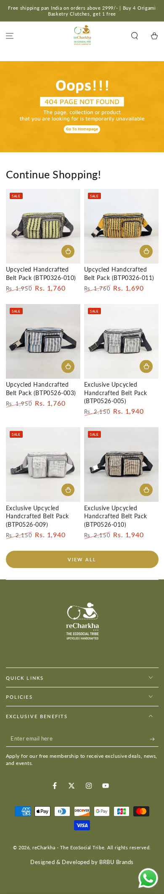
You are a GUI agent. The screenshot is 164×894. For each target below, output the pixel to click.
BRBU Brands (116, 862)
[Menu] (10, 36)
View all (82, 559)
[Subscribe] (154, 739)
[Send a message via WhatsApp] (148, 878)
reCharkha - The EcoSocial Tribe (68, 847)
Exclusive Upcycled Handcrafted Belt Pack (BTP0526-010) (115, 516)
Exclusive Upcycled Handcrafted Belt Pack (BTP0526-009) (37, 516)
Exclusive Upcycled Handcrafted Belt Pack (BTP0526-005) (115, 392)
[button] (134, 36)
